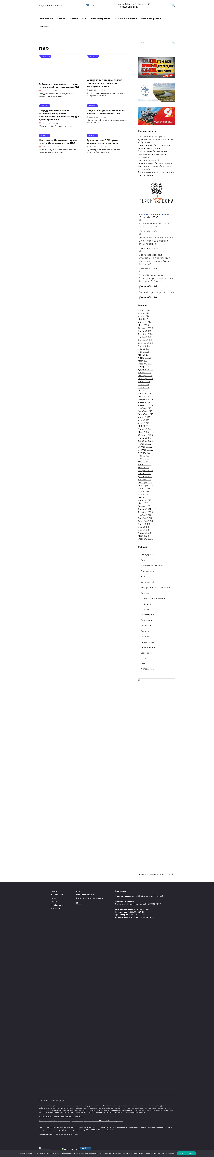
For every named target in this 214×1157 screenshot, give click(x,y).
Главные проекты (149, 571)
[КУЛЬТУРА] (59, 79)
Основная (145, 631)
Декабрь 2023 (145, 405)
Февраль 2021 (145, 506)
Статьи (74, 19)
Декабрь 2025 (145, 334)
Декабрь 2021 (145, 476)
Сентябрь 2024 (145, 378)
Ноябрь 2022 (144, 444)
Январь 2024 (144, 402)
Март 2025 (143, 361)
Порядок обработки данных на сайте (130, 1112)
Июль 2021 (143, 491)
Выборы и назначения (152, 565)
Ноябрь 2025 (144, 337)
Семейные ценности (125, 19)
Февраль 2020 (145, 539)
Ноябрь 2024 (144, 373)
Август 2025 (144, 346)
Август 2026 (144, 310)
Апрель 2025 (144, 358)
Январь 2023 (144, 438)
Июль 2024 (143, 384)
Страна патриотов (100, 19)
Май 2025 (143, 355)
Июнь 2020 (144, 530)
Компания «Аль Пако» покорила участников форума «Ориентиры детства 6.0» (155, 166)
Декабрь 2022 (145, 441)
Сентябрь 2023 (145, 414)
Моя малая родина (85, 895)
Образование (147, 615)
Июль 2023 (143, 420)
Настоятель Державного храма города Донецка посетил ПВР (58, 142)
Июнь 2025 (143, 352)
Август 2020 (144, 524)
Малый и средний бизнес (154, 598)
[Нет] (211, 1153)
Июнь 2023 (143, 423)
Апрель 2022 (144, 465)
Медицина (146, 604)
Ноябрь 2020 (145, 515)
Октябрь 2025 (145, 340)
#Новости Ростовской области (154, 214)
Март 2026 (143, 325)
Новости (61, 19)
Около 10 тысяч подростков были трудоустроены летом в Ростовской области (156, 278)
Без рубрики (147, 555)
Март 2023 (143, 432)
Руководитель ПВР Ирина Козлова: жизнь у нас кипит (103, 142)
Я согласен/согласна (186, 1153)
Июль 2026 (143, 313)
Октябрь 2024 (145, 375)
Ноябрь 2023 (144, 408)
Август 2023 (144, 417)
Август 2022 (144, 453)
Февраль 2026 (145, 328)
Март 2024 (143, 396)
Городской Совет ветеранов (89, 898)
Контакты (45, 26)
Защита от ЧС (147, 582)
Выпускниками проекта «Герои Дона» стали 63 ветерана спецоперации (156, 240)
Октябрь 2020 (145, 518)
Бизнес (144, 560)
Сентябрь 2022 (145, 450)
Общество (146, 625)
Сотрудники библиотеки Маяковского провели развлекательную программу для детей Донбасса (59, 115)
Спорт (144, 658)
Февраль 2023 (145, 435)
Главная (54, 891)
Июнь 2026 (143, 316)
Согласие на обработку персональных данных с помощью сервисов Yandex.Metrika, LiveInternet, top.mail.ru (81, 1121)
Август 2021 (144, 488)
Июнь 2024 (143, 387)
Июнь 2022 (143, 459)
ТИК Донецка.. (148, 669)
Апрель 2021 (144, 500)
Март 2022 (143, 468)
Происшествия (148, 647)
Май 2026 (143, 319)
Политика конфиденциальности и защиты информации (61, 1117)
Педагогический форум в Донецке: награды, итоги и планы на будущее (156, 139)
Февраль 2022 (145, 470)
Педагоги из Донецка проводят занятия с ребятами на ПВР (106, 112)
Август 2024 (144, 381)
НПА (83, 19)
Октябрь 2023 (145, 411)
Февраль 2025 (145, 364)
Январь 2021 (144, 509)
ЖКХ (143, 576)
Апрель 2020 (145, 533)
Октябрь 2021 (145, 482)
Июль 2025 (143, 349)
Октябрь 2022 (145, 447)
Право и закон (148, 642)
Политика (145, 636)
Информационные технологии (156, 587)
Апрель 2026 (144, 322)
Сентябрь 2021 (145, 485)
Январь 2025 (144, 367)
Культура (145, 593)
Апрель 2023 (144, 429)
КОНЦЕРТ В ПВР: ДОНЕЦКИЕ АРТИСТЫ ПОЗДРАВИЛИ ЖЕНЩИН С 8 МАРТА (104, 83)
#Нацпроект (46, 19)
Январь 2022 (144, 473)
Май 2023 (143, 426)
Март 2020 (143, 536)
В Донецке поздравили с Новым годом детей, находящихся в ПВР (59, 86)
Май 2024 (143, 390)
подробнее (68, 1153)
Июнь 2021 (143, 494)
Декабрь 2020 (145, 512)
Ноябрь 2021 (144, 479)
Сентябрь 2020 (146, 521)
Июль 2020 (143, 527)
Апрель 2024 (144, 393)
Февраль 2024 (145, 399)
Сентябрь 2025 (145, 343)
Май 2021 (142, 497)
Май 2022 (143, 462)
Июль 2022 (143, 456)
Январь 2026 (144, 331)
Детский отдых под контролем (156, 292)
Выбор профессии (151, 19)
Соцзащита (146, 653)
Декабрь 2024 (145, 370)
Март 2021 (143, 503)
